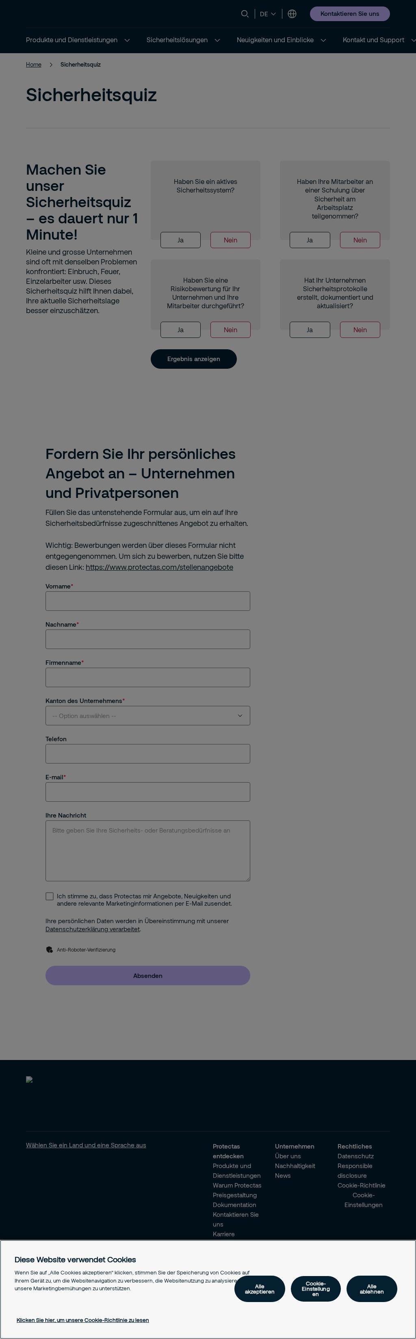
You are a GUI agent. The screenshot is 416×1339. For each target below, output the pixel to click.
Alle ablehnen (372, 1289)
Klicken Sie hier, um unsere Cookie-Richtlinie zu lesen (83, 1320)
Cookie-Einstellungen (315, 1288)
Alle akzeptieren (260, 1289)
